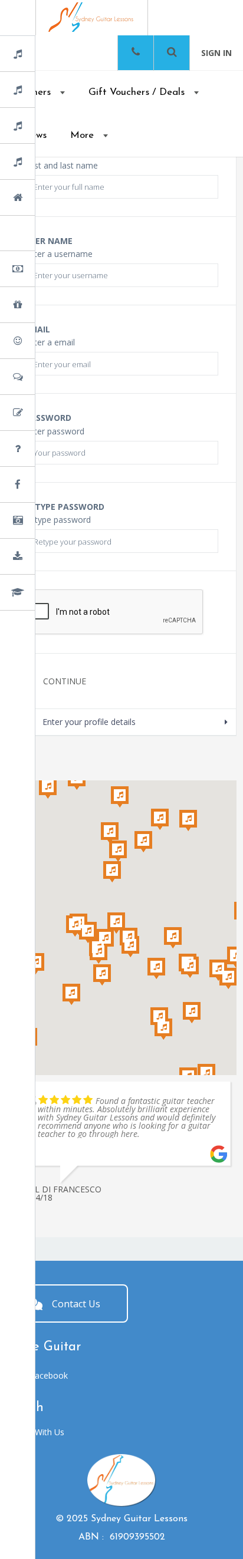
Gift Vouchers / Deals (136, 92)
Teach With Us (36, 1432)
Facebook (49, 1375)
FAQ (47, 449)
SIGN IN (216, 52)
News (49, 485)
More (82, 135)
